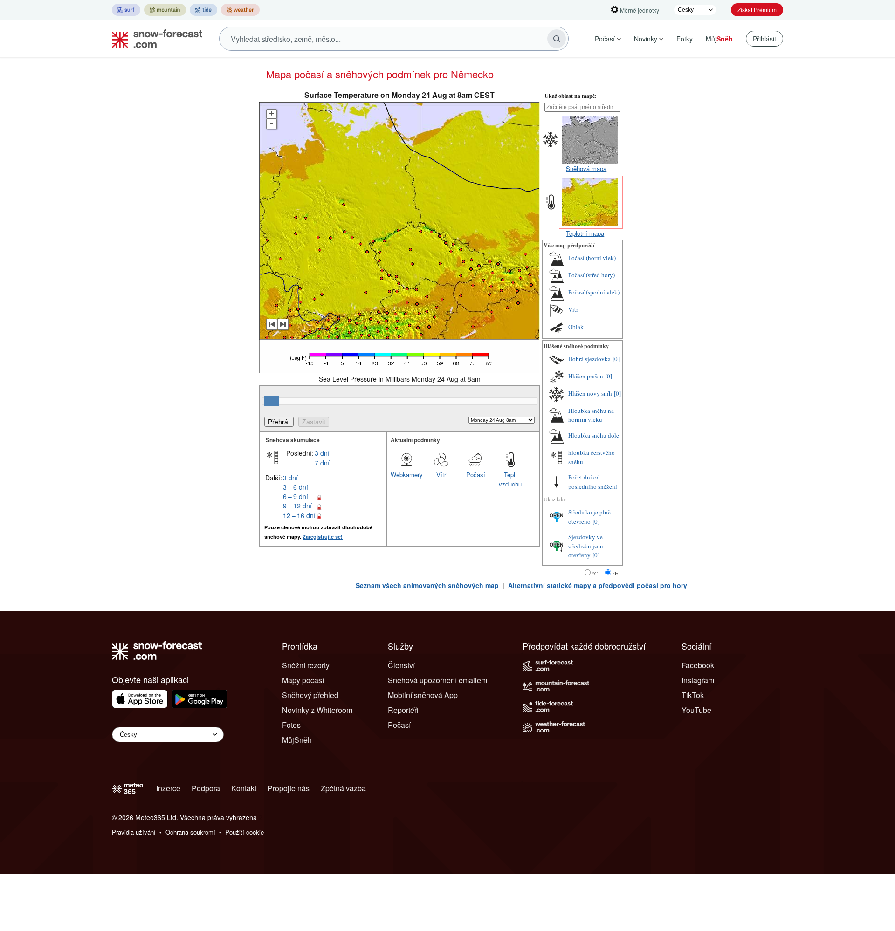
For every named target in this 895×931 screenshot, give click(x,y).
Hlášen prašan (585, 376)
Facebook (698, 665)
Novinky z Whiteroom (317, 710)
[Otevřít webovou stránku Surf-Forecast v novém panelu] (126, 10)
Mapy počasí (303, 680)
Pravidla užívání (134, 832)
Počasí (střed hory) (591, 275)
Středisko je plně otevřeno (589, 517)
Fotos (291, 724)
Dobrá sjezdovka (589, 359)
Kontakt (243, 788)
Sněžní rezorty (306, 665)
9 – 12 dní (297, 505)
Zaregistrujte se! (323, 536)
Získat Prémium (757, 10)
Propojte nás (289, 788)
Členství (401, 665)
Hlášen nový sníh (590, 393)
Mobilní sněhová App (423, 695)
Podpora (206, 788)
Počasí (605, 38)
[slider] (271, 401)
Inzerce (168, 788)
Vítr (441, 474)
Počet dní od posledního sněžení (592, 482)
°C (595, 573)
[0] (616, 359)
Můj (719, 38)
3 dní (322, 453)
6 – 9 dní (295, 496)
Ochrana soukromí (190, 832)
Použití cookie (244, 832)
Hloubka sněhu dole (593, 435)
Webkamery (407, 474)
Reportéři (403, 710)
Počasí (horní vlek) (592, 257)
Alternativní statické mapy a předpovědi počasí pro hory (597, 585)
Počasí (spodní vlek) (594, 292)
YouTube (696, 710)
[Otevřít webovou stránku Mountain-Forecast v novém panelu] (165, 10)
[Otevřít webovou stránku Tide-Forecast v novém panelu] (203, 10)
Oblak (576, 326)
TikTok (693, 695)
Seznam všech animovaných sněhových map (427, 585)
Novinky (645, 38)
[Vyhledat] (556, 38)
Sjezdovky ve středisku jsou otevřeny (585, 546)
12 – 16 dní (299, 515)
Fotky (684, 38)
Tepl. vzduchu (510, 479)
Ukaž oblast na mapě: (570, 96)
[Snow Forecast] (154, 38)
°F (615, 573)
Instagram (698, 680)
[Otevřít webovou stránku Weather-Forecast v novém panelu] (240, 10)
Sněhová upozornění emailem (437, 680)
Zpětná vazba (343, 788)
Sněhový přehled (310, 695)
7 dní (322, 462)
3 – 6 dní (295, 487)
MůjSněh (297, 739)
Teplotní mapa (585, 233)
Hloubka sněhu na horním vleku (591, 415)
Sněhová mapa (586, 168)
